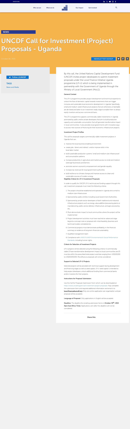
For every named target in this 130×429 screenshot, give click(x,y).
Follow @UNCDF (18, 77)
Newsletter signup (103, 59)
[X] (107, 1)
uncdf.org (16, 1)
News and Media (12, 87)
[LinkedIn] (104, 1)
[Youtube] (110, 1)
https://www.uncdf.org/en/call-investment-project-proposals (85, 286)
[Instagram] (113, 1)
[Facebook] (116, 1)
